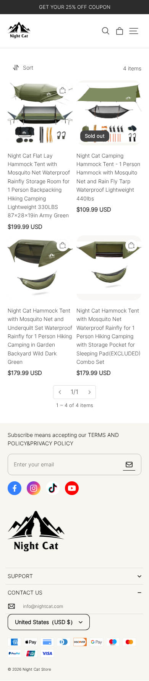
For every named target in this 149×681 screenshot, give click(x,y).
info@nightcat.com (43, 606)
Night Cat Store (37, 669)
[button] (105, 31)
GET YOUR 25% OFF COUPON (74, 7)
